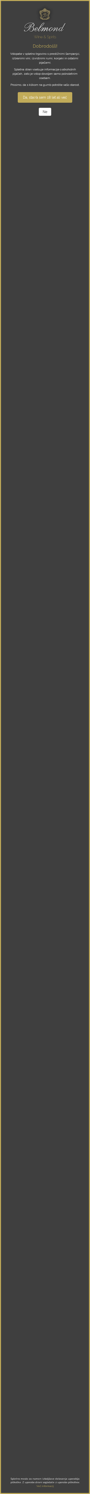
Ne (45, 112)
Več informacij (45, 1486)
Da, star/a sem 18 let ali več (45, 97)
